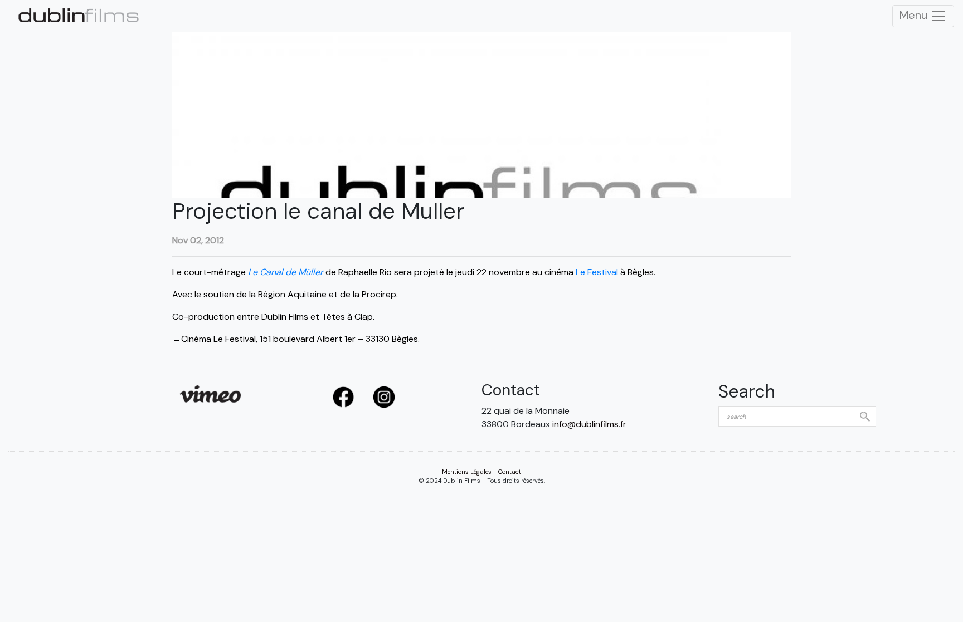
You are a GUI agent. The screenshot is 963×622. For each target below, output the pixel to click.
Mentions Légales (467, 472)
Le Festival (597, 272)
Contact (509, 472)
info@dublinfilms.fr (589, 424)
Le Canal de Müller (284, 272)
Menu (914, 15)
